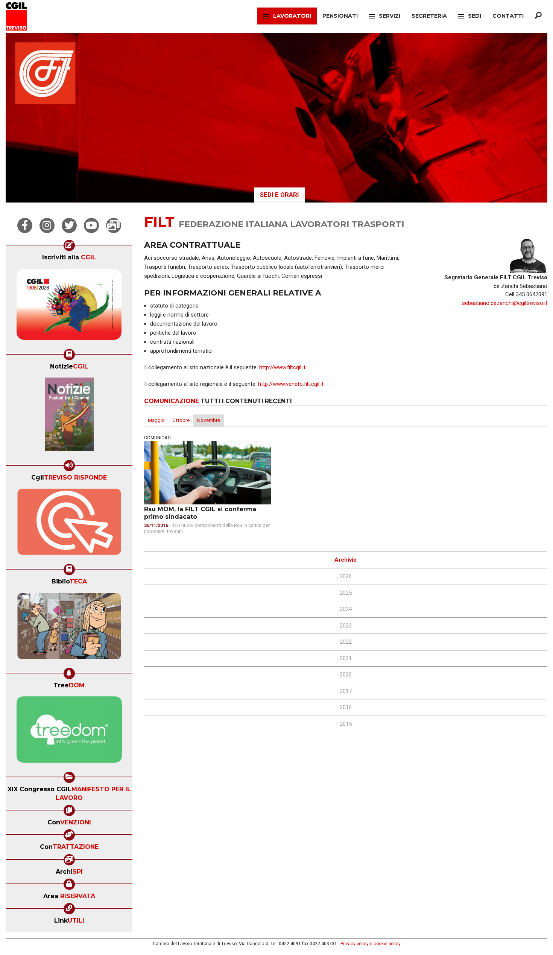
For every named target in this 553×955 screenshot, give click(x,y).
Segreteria (429, 15)
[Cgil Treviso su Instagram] (47, 225)
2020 (346, 674)
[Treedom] (69, 732)
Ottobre (181, 420)
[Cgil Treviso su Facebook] (24, 225)
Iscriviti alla (69, 257)
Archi (69, 871)
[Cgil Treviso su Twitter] (69, 225)
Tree (69, 685)
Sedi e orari (279, 194)
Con (69, 822)
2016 (346, 707)
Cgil (69, 477)
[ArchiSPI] (113, 225)
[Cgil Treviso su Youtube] (91, 225)
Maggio (156, 420)
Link (69, 920)
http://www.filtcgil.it (282, 367)
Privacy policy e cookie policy (370, 943)
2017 (346, 691)
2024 (346, 609)
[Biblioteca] (69, 628)
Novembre (208, 420)
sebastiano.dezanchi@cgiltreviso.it (504, 303)
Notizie (69, 366)
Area (69, 896)
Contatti (508, 15)
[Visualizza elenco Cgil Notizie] (69, 416)
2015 (346, 723)
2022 (346, 641)
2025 (346, 592)
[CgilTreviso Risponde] (69, 524)
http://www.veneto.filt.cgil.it (291, 384)
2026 (346, 576)
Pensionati (340, 15)
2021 (346, 658)
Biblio (69, 581)
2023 (346, 625)
